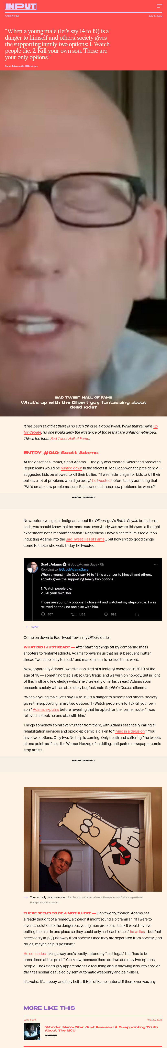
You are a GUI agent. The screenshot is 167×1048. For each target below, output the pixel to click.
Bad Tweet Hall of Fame (69, 438)
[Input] (20, 6)
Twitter (34, 626)
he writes (137, 931)
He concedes (35, 953)
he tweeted (101, 480)
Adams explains (46, 709)
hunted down (71, 468)
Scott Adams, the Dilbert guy (21, 66)
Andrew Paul (12, 15)
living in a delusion (130, 731)
